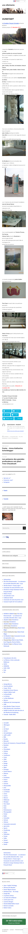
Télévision (6, 834)
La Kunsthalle (7, 694)
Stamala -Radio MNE (10, 714)
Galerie (6, 781)
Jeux (5, 787)
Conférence (7, 755)
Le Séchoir (7, 696)
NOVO (5, 664)
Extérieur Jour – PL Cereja (11, 891)
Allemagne (7, 725)
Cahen (5, 747)
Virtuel (5, 840)
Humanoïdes (7, 785)
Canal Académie (8, 686)
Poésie (5, 814)
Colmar (6, 753)
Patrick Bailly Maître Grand (11, 903)
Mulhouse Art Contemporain (12, 702)
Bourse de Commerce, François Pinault (14, 743)
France (5, 779)
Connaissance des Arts (10, 658)
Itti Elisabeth (7, 636)
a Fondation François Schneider (11, 23)
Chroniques (7, 749)
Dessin (5, 765)
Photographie (15, 438)
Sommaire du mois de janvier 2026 (13, 599)
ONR (5, 704)
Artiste (5, 731)
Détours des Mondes (9, 887)
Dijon (5, 767)
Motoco (6, 700)
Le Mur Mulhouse (9, 698)
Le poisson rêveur (9, 895)
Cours (5, 757)
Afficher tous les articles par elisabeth (15, 431)
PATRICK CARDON (9, 613)
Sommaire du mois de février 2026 (13, 587)
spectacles (6, 826)
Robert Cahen (7, 907)
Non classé (7, 804)
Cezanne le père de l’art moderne (13, 601)
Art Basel (6, 729)
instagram (6, 482)
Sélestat (6, 822)
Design (6, 763)
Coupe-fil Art (7, 688)
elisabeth (6, 436)
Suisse (5, 832)
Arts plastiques (8, 733)
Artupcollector (8, 684)
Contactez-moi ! (8, 480)
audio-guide (7, 735)
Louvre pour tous (8, 899)
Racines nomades (8, 905)
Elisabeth (6, 644)
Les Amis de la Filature (10, 897)
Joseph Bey (7, 893)
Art (19, 436)
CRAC (5, 759)
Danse (5, 761)
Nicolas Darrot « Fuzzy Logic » (12, 585)
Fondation (7, 777)
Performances (7, 810)
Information (7, 579)
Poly (5, 670)
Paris (5, 806)
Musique (6, 802)
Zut (5, 672)
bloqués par (15, 922)
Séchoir (6, 820)
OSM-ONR (7, 668)
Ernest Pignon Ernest (10, 889)
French (6, 873)
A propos (12, 929)
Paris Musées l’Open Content (12, 706)
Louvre (6, 795)
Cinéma (9, 438)
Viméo (5, 490)
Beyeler (6, 739)
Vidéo (5, 838)
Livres (5, 793)
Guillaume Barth (8, 597)
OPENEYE (6, 666)
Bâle (5, 737)
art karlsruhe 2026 (9, 595)
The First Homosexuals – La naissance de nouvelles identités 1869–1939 (13, 615)
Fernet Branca (8, 771)
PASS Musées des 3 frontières (12, 708)
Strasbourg (7, 830)
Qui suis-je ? (7, 478)
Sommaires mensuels (10, 824)
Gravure (6, 783)
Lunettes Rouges (8, 901)
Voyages (6, 842)
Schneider (6, 818)
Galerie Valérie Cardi (9, 692)
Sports (5, 828)
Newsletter (15, 619)
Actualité (6, 723)
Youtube (6, 499)
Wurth (5, 844)
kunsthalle (7, 789)
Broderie (6, 745)
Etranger (6, 769)
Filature (6, 773)
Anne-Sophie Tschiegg (10, 885)
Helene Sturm (7, 593)
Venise (5, 836)
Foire (5, 775)
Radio (5, 816)
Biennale (6, 741)
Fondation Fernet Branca (11, 690)
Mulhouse (6, 800)
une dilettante (8, 5)
